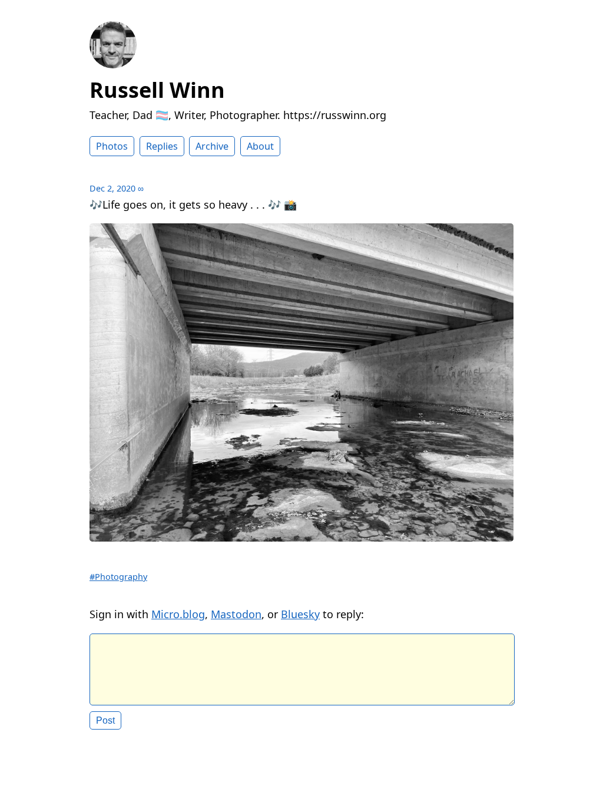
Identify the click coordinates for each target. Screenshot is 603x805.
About (260, 146)
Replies (162, 146)
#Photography (118, 576)
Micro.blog (178, 614)
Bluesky (300, 614)
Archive (212, 146)
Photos (112, 146)
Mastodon (236, 614)
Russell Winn (157, 89)
